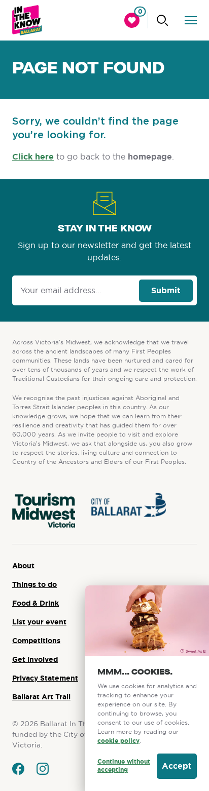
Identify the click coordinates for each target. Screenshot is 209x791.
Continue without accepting (123, 766)
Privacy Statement (45, 678)
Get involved (35, 659)
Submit (166, 290)
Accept (177, 766)
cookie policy (118, 741)
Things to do (34, 584)
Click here (33, 156)
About (23, 565)
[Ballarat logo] (27, 20)
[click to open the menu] (191, 20)
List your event (39, 621)
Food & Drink (35, 603)
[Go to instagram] (43, 769)
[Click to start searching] (162, 20)
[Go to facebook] (18, 769)
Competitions (36, 640)
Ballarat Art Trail (41, 696)
